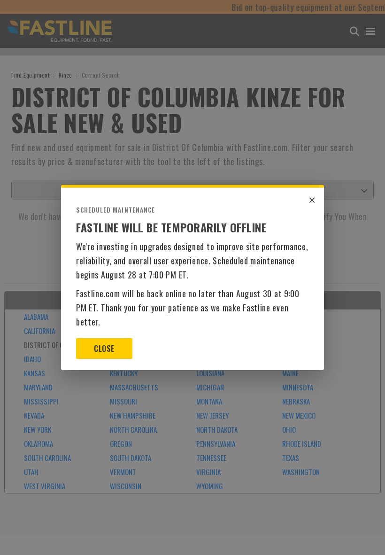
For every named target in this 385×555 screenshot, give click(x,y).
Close (104, 348)
